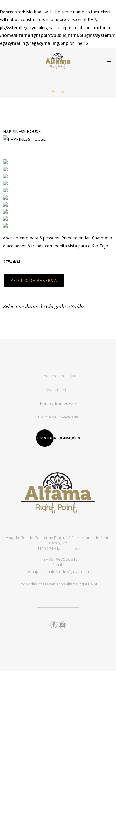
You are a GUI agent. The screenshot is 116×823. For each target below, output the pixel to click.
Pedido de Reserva (58, 375)
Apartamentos (58, 389)
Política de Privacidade (58, 417)
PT (54, 91)
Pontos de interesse (58, 403)
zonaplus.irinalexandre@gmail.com (58, 571)
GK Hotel (58, 61)
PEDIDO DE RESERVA (34, 280)
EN (61, 91)
